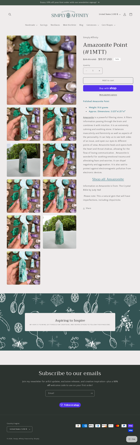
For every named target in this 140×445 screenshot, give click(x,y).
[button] (10, 14)
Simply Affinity (18, 439)
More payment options (108, 95)
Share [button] (88, 208)
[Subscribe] (91, 393)
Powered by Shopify (31, 439)
